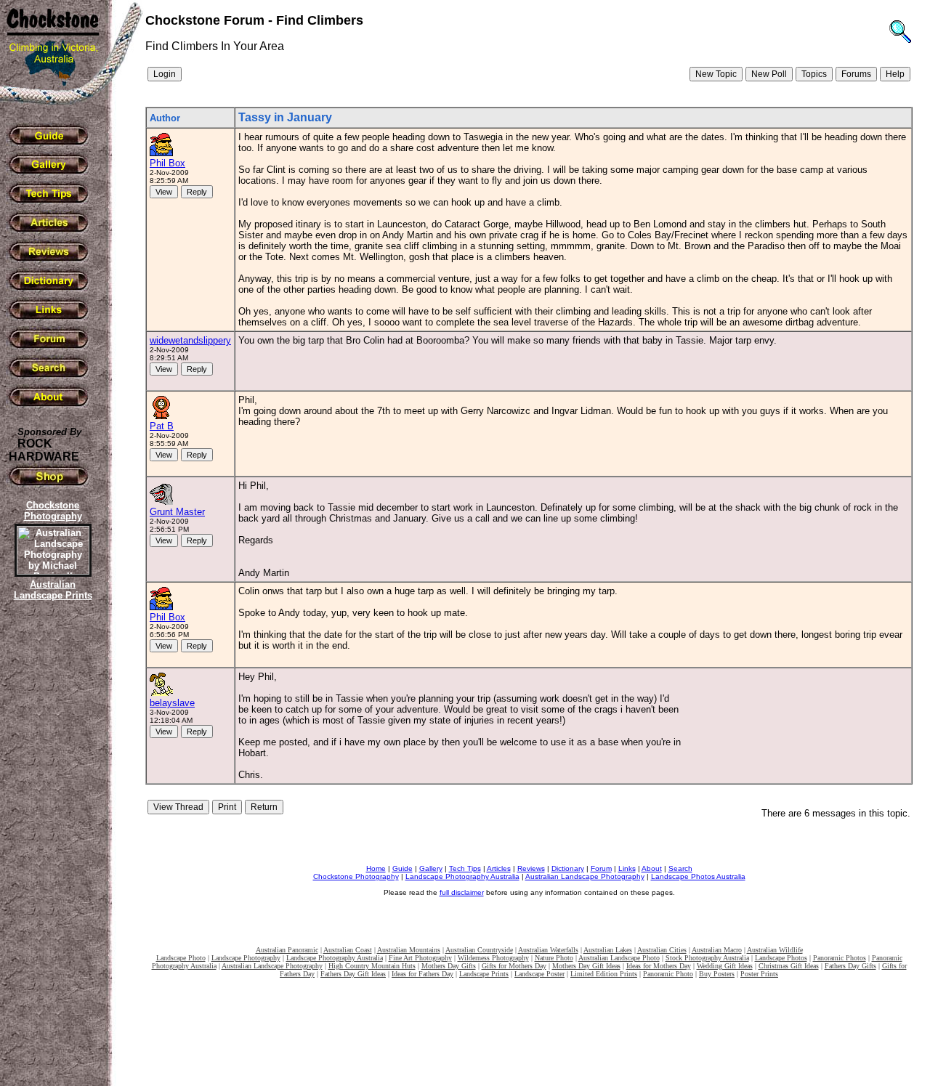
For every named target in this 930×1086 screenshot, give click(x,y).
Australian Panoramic (287, 950)
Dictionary (567, 868)
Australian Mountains (408, 950)
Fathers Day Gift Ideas (353, 974)
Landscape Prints (484, 974)
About (652, 868)
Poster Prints (759, 974)
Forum (601, 868)
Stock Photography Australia (707, 958)
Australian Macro (717, 950)
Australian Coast (347, 950)
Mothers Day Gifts (448, 966)
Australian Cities (662, 950)
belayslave (172, 702)
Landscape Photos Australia (698, 876)
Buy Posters (717, 974)
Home (376, 868)
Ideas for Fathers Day (422, 974)
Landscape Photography (245, 958)
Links (627, 868)
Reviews (531, 868)
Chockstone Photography (356, 876)
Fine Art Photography (420, 958)
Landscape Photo (181, 958)
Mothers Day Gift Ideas (586, 966)
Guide (402, 868)
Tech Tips (465, 868)
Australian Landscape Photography (584, 876)
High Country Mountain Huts (372, 966)
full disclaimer (462, 892)
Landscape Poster (539, 974)
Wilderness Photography (493, 958)
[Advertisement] (50, 853)
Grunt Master (177, 511)
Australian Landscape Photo (619, 958)
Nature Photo (554, 958)
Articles (499, 868)
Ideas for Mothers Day (658, 966)
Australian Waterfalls (548, 950)
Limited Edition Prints (603, 974)
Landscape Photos (781, 958)
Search (680, 868)
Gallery (430, 868)
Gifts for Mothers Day (514, 966)
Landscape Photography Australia (462, 876)
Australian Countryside (479, 950)
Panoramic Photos (839, 958)
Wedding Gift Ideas (725, 966)
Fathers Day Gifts (850, 966)
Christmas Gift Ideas (789, 966)
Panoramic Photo (668, 974)
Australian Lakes (607, 950)
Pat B (162, 426)
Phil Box (167, 163)
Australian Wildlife (775, 950)
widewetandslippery (190, 340)
